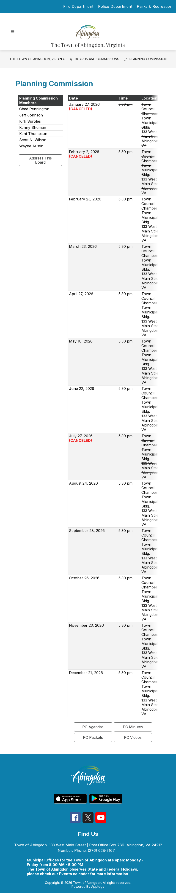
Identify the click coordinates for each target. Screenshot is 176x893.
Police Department (115, 6)
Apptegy (97, 886)
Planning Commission (148, 59)
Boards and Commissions (97, 59)
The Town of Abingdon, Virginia (37, 59)
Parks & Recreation (154, 6)
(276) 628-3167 (101, 850)
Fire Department (78, 6)
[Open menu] (12, 31)
